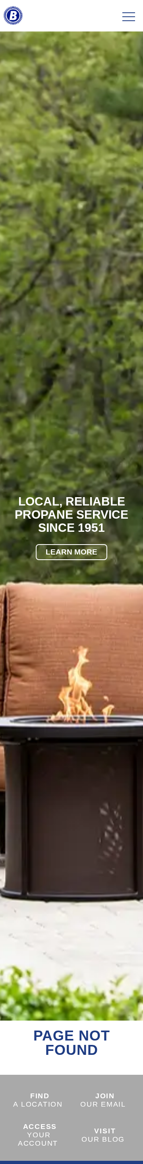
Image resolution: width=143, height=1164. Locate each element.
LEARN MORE (71, 552)
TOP (115, 1148)
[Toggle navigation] (129, 17)
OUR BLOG (103, 1135)
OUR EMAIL (103, 1100)
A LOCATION (38, 1100)
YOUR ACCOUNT (38, 1135)
